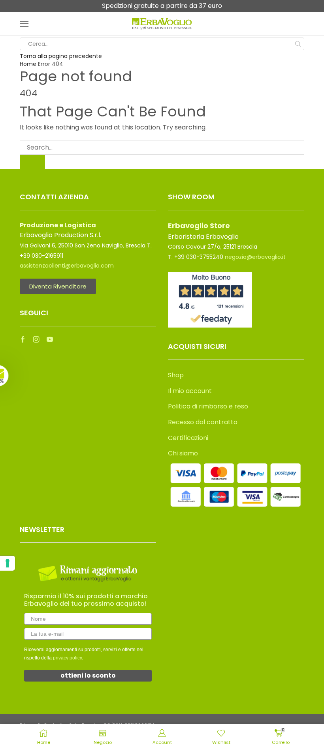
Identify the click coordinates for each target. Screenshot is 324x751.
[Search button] (298, 44)
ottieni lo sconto (88, 675)
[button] (18, 375)
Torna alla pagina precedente (61, 56)
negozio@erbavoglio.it (255, 257)
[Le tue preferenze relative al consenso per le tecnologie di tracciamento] (7, 563)
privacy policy (67, 658)
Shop (176, 375)
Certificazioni (188, 437)
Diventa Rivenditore (58, 286)
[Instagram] (36, 339)
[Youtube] (50, 339)
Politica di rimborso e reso (208, 406)
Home (28, 64)
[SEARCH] (32, 162)
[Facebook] (23, 339)
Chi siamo (183, 453)
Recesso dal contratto (202, 422)
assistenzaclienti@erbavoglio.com (67, 266)
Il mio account (190, 390)
